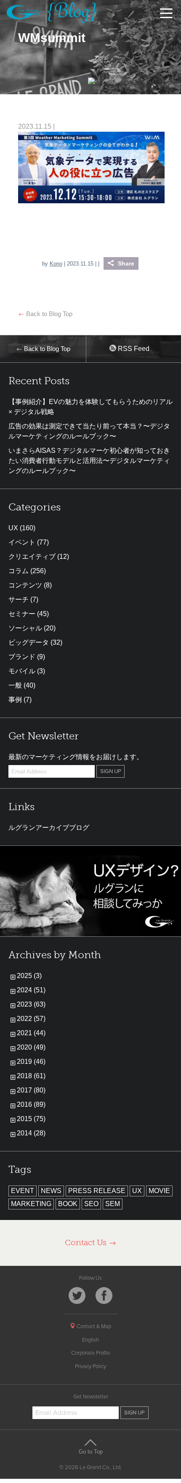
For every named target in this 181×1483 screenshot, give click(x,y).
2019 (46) (31, 1061)
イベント (21, 542)
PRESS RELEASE (96, 1190)
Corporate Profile (90, 1353)
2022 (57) (31, 1018)
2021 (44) (31, 1033)
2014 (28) (31, 1133)
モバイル (21, 671)
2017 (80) (31, 1090)
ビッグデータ (28, 642)
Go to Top (91, 1451)
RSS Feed (132, 348)
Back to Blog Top (48, 313)
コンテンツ (25, 585)
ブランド (21, 656)
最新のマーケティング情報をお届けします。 (75, 756)
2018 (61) (31, 1075)
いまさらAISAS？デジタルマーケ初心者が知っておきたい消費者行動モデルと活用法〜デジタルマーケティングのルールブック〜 (89, 460)
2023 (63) (31, 1004)
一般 (15, 685)
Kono (56, 263)
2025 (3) (29, 975)
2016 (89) (31, 1104)
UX (13, 528)
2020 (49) (31, 1047)
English (90, 1340)
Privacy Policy (90, 1366)
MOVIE (159, 1190)
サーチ (18, 599)
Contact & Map (93, 1326)
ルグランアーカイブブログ (48, 827)
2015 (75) (31, 1118)
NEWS (51, 1190)
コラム (18, 570)
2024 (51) (31, 990)
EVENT (22, 1190)
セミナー (21, 613)
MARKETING (31, 1203)
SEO (91, 1203)
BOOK (67, 1203)
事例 (15, 699)
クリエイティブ (32, 556)
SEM (112, 1203)
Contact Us (87, 1242)
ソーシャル (25, 628)
